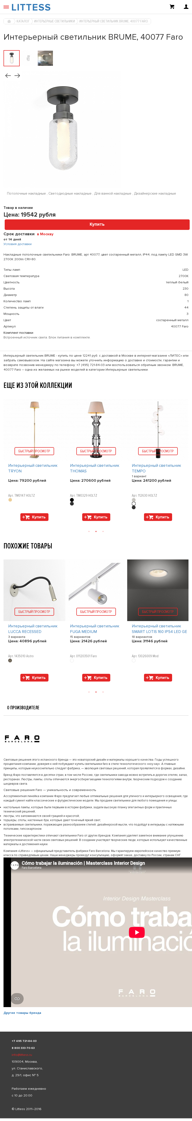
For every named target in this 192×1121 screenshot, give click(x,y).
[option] (34, 461)
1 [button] (89, 531)
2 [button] (96, 531)
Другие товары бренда (22, 1013)
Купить (97, 224)
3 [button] (103, 531)
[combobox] (47, 233)
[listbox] (96, 1118)
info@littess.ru (22, 1055)
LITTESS (31, 7)
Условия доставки (18, 244)
